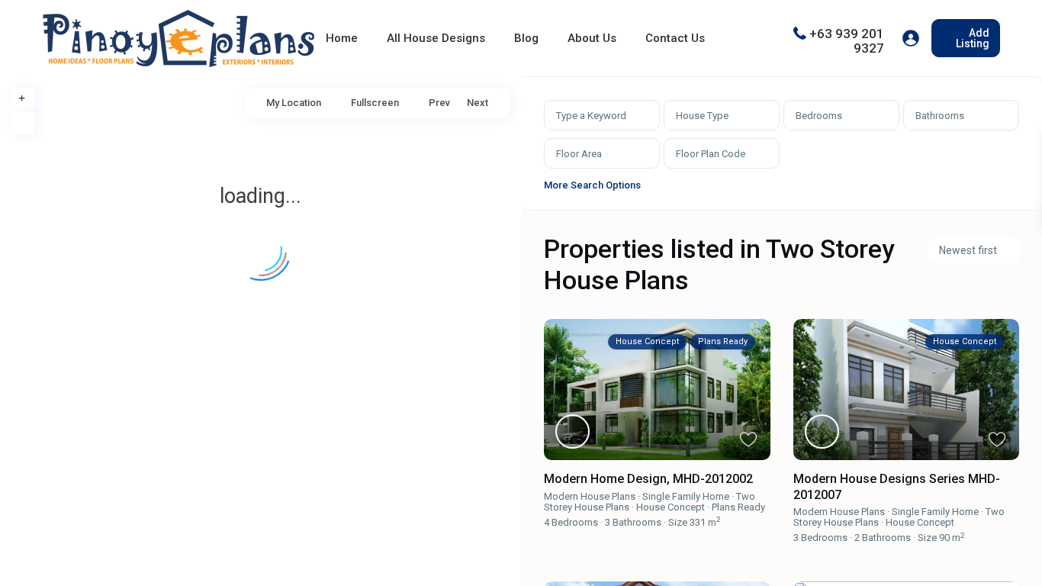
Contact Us (675, 38)
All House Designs (436, 38)
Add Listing (972, 38)
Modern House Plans (589, 496)
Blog (526, 38)
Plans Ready (738, 507)
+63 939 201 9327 (846, 40)
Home (342, 38)
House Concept (670, 507)
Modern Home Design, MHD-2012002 (648, 479)
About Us (592, 38)
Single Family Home (685, 496)
